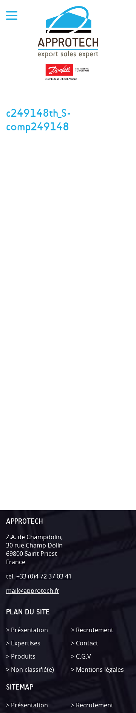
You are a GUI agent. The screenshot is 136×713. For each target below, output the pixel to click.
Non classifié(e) (32, 669)
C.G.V (83, 656)
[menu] (11, 16)
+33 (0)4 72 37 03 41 (44, 576)
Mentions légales (100, 669)
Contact (87, 643)
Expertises (25, 643)
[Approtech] (68, 33)
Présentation (29, 630)
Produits (23, 656)
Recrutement (94, 630)
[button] (2, 8)
